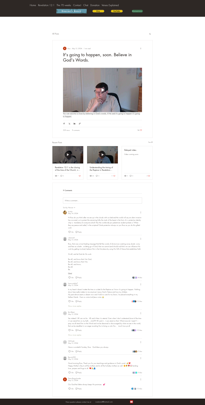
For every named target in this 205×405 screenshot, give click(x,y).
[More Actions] (140, 212)
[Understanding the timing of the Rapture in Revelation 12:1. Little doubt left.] (102, 154)
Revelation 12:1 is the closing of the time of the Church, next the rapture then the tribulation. (68, 168)
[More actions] (140, 48)
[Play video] (102, 90)
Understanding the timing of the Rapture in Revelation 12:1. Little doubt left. (101, 168)
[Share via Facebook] (64, 124)
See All (150, 142)
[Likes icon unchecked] (69, 232)
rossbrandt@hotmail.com (104, 402)
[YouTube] (131, 401)
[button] (150, 34)
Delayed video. (130, 150)
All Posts (55, 33)
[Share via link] (80, 124)
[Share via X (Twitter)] (69, 124)
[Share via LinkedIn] (74, 124)
